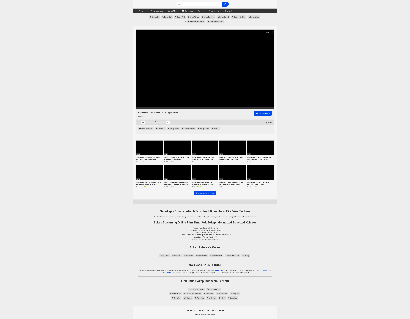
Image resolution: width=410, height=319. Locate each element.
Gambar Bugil (214, 11)
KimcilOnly (245, 256)
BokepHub (233, 298)
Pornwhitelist (222, 293)
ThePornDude (230, 11)
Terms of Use (204, 310)
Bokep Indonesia (157, 11)
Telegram (235, 293)
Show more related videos (205, 193)
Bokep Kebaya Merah (197, 21)
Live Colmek (176, 256)
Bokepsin (188, 298)
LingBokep (212, 298)
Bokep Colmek (224, 17)
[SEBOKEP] (152, 4)
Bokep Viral (181, 17)
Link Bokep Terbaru (197, 289)
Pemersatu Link (214, 289)
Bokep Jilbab (254, 17)
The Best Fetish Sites (193, 293)
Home (143, 11)
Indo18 (216, 129)
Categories (189, 11)
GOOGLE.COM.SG (261, 270)
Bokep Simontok (189, 129)
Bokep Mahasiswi (216, 256)
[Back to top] (403, 312)
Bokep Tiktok (194, 17)
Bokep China (172, 11)
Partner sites (176, 293)
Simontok (177, 298)
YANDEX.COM (166, 273)
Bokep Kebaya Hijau (216, 21)
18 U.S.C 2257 (191, 310)
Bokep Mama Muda (232, 256)
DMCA (214, 310)
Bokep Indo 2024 (239, 17)
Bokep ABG (155, 17)
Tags (202, 11)
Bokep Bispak (164, 256)
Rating (221, 310)
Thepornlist (209, 293)
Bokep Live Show (201, 256)
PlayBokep (200, 298)
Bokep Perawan (208, 17)
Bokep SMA (168, 17)
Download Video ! (264, 113)
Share (269, 122)
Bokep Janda (188, 256)
